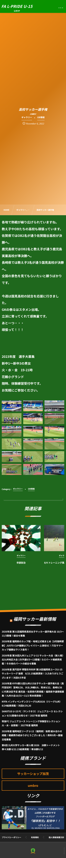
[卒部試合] (21, 538)
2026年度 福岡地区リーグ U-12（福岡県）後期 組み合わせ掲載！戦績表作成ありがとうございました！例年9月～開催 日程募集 (32, 735)
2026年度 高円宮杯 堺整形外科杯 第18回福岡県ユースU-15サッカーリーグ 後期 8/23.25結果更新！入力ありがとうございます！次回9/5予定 (32, 673)
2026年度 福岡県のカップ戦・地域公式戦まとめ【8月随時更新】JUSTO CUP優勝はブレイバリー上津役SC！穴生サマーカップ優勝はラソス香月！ (33, 645)
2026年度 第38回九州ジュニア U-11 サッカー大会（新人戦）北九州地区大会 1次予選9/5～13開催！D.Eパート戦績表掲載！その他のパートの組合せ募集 (32, 659)
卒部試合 (21, 562)
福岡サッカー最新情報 (34, 619)
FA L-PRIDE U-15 (17, 6)
